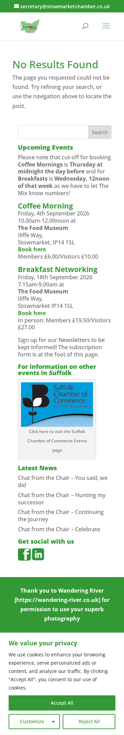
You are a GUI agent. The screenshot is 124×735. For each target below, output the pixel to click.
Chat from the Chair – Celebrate (59, 529)
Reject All (89, 721)
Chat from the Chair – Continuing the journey (61, 515)
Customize (32, 721)
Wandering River (81, 590)
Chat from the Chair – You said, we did (62, 481)
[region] (62, 684)
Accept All (62, 702)
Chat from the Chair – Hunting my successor (61, 498)
